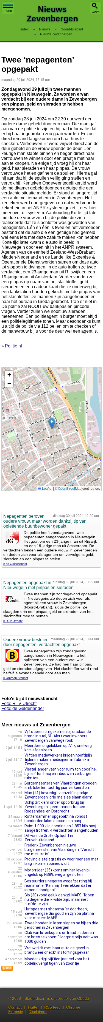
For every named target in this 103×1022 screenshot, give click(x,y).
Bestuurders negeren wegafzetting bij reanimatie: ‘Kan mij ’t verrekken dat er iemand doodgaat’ (58, 885)
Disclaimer (38, 1011)
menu (8, 11)
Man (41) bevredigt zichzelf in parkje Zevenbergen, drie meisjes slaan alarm (58, 795)
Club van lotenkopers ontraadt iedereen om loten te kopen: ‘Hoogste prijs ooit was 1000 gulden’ (61, 937)
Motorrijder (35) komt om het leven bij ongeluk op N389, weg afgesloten (57, 872)
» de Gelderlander (15, 563)
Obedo (83, 998)
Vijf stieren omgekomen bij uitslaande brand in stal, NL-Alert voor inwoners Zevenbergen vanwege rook (57, 736)
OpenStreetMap (70, 488)
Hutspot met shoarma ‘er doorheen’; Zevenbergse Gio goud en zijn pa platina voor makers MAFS (59, 913)
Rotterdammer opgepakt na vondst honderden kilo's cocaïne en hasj (55, 818)
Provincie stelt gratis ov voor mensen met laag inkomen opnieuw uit (61, 861)
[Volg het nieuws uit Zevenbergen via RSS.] (7, 969)
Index (24, 29)
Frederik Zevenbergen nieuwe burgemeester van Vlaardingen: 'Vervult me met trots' (59, 849)
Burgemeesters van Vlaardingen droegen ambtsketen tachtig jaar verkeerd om (60, 785)
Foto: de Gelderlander (22, 708)
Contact (15, 1007)
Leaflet (46, 488)
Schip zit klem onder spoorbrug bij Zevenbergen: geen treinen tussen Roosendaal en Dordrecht (54, 806)
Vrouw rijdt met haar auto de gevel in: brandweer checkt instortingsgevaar (57, 950)
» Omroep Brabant (15, 678)
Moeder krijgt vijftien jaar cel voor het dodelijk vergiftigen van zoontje (56, 961)
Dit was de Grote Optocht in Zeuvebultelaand (48, 837)
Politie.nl (13, 346)
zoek (95, 11)
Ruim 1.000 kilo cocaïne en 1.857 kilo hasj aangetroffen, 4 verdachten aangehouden (61, 828)
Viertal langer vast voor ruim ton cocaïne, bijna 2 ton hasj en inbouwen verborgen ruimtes (60, 773)
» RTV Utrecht (13, 620)
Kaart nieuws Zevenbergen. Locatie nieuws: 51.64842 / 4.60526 (51, 429)
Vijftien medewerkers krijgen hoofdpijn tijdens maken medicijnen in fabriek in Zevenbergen (58, 759)
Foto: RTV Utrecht (19, 703)
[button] (51, 423)
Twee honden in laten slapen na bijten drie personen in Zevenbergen (61, 925)
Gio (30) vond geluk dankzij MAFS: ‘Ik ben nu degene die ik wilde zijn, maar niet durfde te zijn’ (59, 899)
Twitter (33, 1007)
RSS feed (52, 1007)
